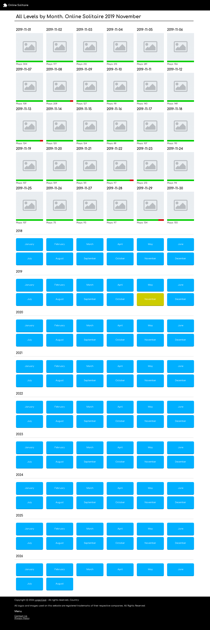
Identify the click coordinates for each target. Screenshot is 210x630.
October (120, 258)
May (150, 244)
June (180, 244)
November (150, 258)
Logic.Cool (40, 600)
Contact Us (20, 616)
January (29, 244)
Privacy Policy (22, 618)
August (60, 258)
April (120, 244)
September (90, 258)
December (180, 258)
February (60, 244)
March (89, 244)
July (29, 258)
